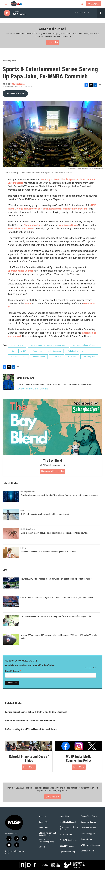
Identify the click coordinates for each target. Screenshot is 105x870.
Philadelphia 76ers (33, 225)
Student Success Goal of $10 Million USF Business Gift (30, 720)
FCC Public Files (66, 834)
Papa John (37, 351)
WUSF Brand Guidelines (90, 845)
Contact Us (43, 822)
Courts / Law (25, 510)
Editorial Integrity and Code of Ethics (29, 758)
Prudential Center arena (20, 228)
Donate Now (52, 796)
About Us (42, 816)
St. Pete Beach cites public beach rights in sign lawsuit (44, 514)
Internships (64, 816)
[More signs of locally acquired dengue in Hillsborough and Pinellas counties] (11, 533)
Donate (95, 4)
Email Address (13, 671)
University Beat (9, 60)
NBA (12, 351)
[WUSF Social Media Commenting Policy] (78, 746)
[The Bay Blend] (52, 427)
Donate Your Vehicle (89, 816)
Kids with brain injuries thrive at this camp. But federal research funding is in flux (56, 616)
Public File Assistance (68, 840)
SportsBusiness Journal (20, 270)
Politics (23, 548)
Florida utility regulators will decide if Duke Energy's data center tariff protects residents (59, 495)
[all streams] (101, 13)
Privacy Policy (86, 839)
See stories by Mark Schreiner (33, 388)
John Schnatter (54, 351)
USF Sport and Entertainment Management (48, 345)
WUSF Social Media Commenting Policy (79, 758)
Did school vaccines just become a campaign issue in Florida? (48, 551)
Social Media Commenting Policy (46, 841)
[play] (7, 12)
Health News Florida (27, 529)
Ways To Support (88, 834)
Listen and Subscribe (52, 471)
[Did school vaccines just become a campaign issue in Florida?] (11, 552)
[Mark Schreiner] (8, 382)
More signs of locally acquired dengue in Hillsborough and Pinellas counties (54, 533)
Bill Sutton (72, 357)
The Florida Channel (68, 822)
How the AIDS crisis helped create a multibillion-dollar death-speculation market (56, 579)
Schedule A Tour (87, 851)
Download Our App (88, 828)
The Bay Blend (52, 460)
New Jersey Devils (68, 225)
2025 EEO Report (67, 846)
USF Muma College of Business (85, 345)
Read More (29, 767)
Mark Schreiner (18, 84)
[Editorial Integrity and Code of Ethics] (28, 746)
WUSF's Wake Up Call (52, 29)
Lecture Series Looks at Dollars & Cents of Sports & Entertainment (36, 712)
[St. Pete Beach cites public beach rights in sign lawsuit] (11, 514)
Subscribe (52, 42)
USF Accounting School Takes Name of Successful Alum (31, 729)
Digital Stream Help (67, 852)
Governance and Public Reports (69, 828)
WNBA (27, 303)
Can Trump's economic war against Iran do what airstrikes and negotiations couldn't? (57, 597)
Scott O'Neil (56, 357)
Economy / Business (27, 492)
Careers (42, 847)
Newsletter (43, 828)
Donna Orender (39, 357)
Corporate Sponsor (88, 822)
